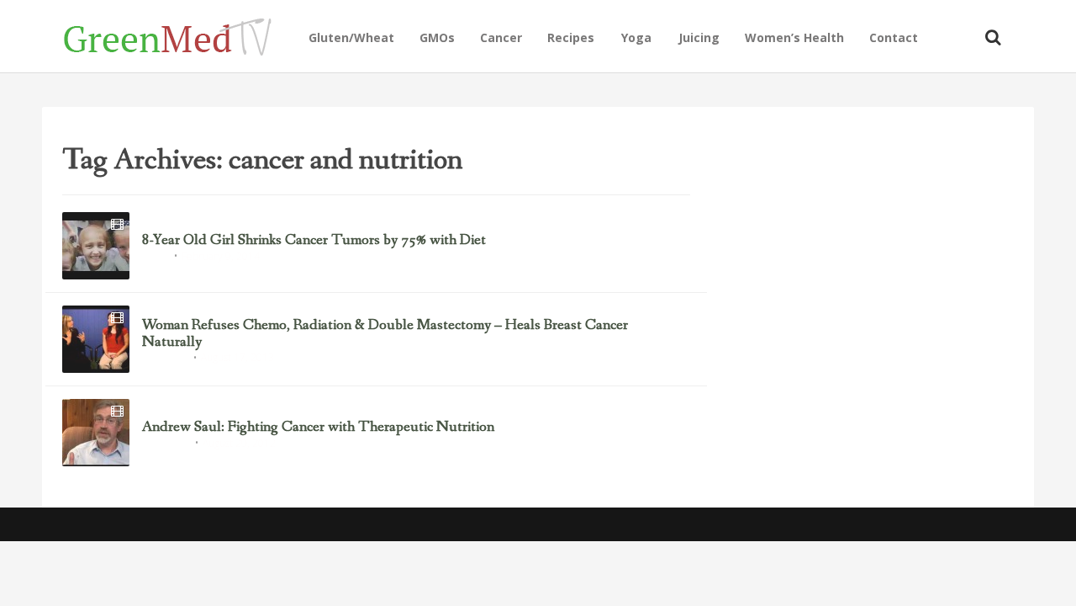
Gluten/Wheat (351, 37)
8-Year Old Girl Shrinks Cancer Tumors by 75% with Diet (314, 240)
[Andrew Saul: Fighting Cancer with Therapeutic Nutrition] (95, 432)
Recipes (570, 37)
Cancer (501, 37)
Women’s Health (794, 37)
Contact (893, 37)
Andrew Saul (166, 444)
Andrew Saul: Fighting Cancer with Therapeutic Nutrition (318, 427)
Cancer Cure (165, 358)
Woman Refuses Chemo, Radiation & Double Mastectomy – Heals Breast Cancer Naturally (385, 334)
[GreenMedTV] (179, 35)
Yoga (636, 37)
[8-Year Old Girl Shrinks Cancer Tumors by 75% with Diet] (95, 245)
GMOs (437, 37)
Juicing (699, 37)
